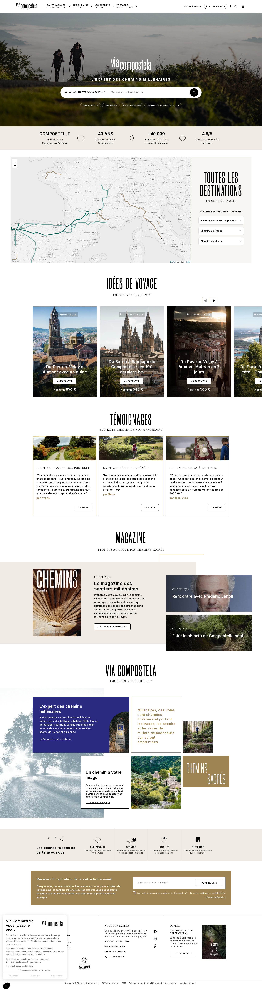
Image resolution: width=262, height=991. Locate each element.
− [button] (15, 166)
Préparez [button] (124, 6)
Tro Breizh (110, 105)
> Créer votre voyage (98, 802)
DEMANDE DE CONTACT (116, 941)
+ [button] (15, 161)
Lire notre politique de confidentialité (207, 893)
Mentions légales (188, 983)
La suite (83, 507)
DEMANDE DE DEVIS (114, 946)
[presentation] (205, 300)
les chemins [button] (102, 6)
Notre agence (192, 6)
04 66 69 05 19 (217, 6)
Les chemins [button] (81, 6)
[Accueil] (27, 5)
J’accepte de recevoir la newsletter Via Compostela (161, 893)
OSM (188, 262)
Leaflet (173, 262)
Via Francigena (132, 105)
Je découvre (183, 953)
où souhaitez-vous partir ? (86, 92)
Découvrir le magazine (112, 626)
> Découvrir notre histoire (55, 739)
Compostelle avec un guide (163, 105)
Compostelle (90, 105)
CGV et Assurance (110, 983)
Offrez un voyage (115, 951)
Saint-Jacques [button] (57, 6)
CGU (124, 983)
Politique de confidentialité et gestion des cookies (152, 983)
